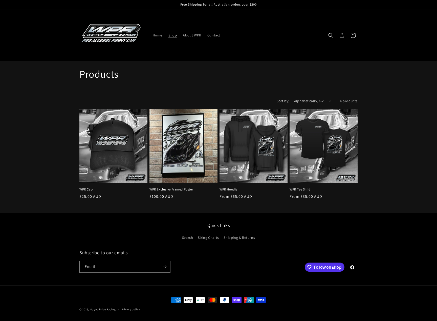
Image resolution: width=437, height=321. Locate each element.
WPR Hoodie (228, 189)
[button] (330, 35)
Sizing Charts (208, 237)
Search (187, 237)
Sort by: (283, 101)
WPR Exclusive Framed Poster (171, 189)
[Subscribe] (164, 267)
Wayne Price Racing (103, 309)
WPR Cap (86, 189)
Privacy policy (130, 309)
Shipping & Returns (239, 237)
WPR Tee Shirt (300, 189)
